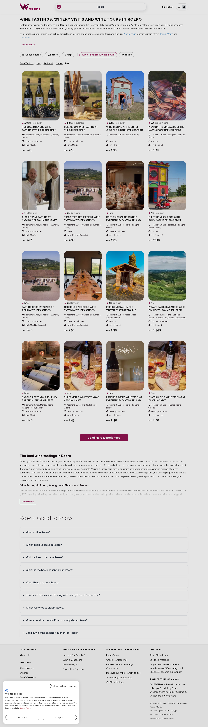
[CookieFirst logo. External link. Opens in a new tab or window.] (6, 690)
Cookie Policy (24, 708)
